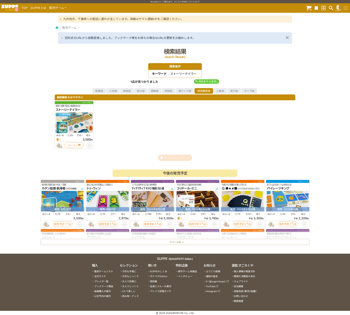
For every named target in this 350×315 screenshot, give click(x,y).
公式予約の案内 (102, 296)
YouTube (210, 286)
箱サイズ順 (184, 90)
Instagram (211, 291)
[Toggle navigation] (345, 8)
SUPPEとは (38, 8)
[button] (206, 81)
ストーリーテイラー (68, 109)
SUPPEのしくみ (158, 271)
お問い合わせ (241, 296)
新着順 (99, 90)
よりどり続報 (213, 271)
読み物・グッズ (130, 296)
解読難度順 (203, 90)
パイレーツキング (278, 188)
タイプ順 (249, 90)
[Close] (287, 38)
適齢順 (154, 90)
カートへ (73, 145)
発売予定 (59, 224)
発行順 (234, 90)
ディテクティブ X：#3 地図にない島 (148, 188)
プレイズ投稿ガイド (160, 291)
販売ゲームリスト (103, 271)
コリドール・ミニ (187, 188)
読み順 (141, 90)
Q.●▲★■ (229, 188)
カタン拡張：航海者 (53, 188)
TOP (25, 8)
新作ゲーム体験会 (187, 271)
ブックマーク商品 (103, 286)
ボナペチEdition (158, 276)
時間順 (168, 90)
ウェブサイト (241, 281)
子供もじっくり (130, 276)
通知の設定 (212, 276)
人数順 (220, 90)
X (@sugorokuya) (216, 281)
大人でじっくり (130, 286)
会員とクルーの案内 (160, 286)
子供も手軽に (129, 271)
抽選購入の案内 (102, 291)
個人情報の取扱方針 (244, 271)
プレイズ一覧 (101, 281)
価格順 (127, 90)
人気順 (113, 90)
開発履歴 (238, 301)
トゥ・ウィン (94, 188)
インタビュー (185, 276)
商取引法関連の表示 (244, 276)
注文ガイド (100, 276)
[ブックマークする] (89, 145)
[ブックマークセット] (316, 7)
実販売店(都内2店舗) (245, 291)
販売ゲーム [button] (56, 8)
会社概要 (238, 286)
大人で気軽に (129, 281)
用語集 (153, 281)
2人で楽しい (128, 291)
